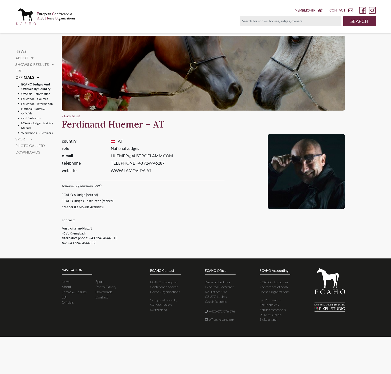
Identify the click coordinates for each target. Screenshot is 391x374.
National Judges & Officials (33, 111)
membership (305, 10)
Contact (101, 297)
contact (337, 10)
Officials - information (35, 94)
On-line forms (31, 118)
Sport (99, 281)
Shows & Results (74, 292)
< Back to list (71, 116)
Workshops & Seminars (37, 133)
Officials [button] (25, 77)
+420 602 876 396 (221, 311)
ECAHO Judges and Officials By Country (35, 87)
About (66, 287)
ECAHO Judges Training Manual (37, 125)
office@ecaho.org (221, 319)
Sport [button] (21, 139)
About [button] (22, 58)
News (20, 51)
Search (359, 21)
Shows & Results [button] (32, 64)
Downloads (27, 152)
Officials (68, 302)
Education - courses (34, 99)
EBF (18, 71)
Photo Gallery (30, 145)
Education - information (37, 104)
